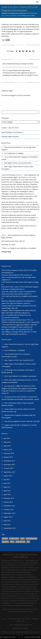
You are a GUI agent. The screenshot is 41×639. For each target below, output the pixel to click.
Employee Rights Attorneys (10, 136)
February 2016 (9, 498)
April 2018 (7, 446)
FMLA (12, 542)
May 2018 (7, 442)
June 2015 (7, 521)
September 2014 (10, 528)
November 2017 (9, 464)
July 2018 (7, 438)
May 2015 (7, 524)
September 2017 (10, 472)
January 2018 (8, 457)
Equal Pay (5, 542)
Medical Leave (20, 542)
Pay (28, 542)
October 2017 (9, 468)
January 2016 (8, 502)
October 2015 (9, 509)
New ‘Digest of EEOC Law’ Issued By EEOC (18, 163)
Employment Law (31, 538)
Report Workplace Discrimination (12, 132)
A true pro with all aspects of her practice (15, 275)
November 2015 (9, 506)
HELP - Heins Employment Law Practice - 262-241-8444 (17, 7)
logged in (14, 95)
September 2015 (10, 513)
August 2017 (8, 476)
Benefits (4, 538)
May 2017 (7, 487)
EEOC (7, 40)
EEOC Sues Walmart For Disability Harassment (20, 376)
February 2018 (9, 453)
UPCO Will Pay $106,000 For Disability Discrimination (19, 296)
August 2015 (8, 517)
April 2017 (7, 491)
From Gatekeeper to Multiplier (14, 153)
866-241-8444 (27, 611)
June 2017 (7, 483)
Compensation (14, 538)
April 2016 (7, 494)
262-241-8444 (30, 15)
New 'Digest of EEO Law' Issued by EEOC (15, 329)
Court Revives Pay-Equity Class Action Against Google (19, 282)
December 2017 (9, 461)
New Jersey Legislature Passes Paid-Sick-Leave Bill (21, 421)
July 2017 (7, 479)
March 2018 (8, 450)
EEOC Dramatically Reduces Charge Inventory (17, 64)
